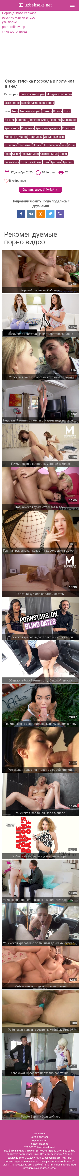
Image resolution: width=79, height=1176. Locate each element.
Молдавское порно (59, 94)
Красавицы (12, 128)
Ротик (72, 145)
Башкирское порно (32, 94)
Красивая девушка (48, 128)
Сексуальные (49, 153)
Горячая (21, 119)
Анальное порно (30, 111)
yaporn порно (39, 1140)
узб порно (9, 22)
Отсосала (10, 145)
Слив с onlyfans (39, 1137)
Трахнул (68, 162)
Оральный (36, 136)
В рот (66, 111)
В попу (57, 111)
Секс (7, 153)
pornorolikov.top (13, 27)
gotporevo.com (39, 1143)
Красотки (10, 136)
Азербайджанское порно (37, 102)
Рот (64, 145)
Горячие (55, 119)
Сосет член (11, 162)
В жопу (47, 111)
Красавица (69, 119)
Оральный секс (54, 136)
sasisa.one (39, 1133)
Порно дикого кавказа (19, 13)
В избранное (17, 180)
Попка (37, 145)
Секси (16, 153)
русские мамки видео (18, 17)
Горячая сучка (38, 119)
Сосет (63, 153)
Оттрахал (25, 145)
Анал (14, 111)
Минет (23, 136)
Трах (46, 162)
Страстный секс (31, 162)
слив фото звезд (14, 31)
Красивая (27, 128)
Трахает (56, 162)
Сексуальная (30, 153)
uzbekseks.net (37, 4)
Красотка (68, 128)
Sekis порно (12, 102)
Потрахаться (51, 145)
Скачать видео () (39, 189)
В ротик (9, 119)
